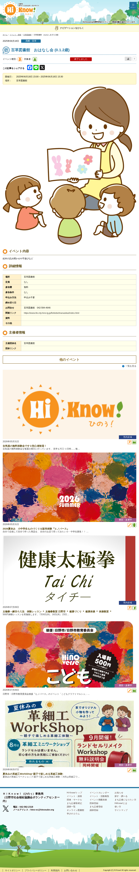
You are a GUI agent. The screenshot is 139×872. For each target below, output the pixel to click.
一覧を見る (130, 366)
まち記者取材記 (74, 803)
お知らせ (119, 792)
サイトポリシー (12, 870)
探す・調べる (121, 796)
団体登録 (94, 803)
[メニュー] (133, 5)
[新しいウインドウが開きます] (8, 809)
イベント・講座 (15, 35)
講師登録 (94, 810)
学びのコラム (73, 814)
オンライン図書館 (75, 810)
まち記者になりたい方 (125, 800)
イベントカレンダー (99, 792)
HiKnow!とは (121, 803)
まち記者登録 (96, 806)
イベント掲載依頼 (98, 800)
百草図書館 (27, 35)
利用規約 (55, 870)
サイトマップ (121, 810)
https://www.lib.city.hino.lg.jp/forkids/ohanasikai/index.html (51, 313)
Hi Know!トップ (74, 792)
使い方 (118, 806)
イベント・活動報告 (99, 796)
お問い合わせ (70, 870)
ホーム (5, 35)
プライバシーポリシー (35, 870)
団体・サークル (74, 800)
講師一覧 (71, 806)
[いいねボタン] (128, 59)
